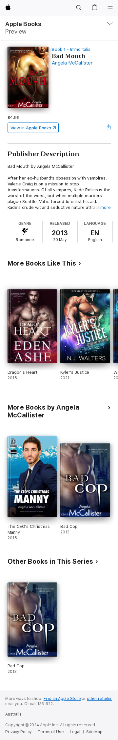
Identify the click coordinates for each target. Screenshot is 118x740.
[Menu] (110, 8)
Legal (75, 732)
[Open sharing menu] (108, 128)
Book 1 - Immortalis (71, 49)
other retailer (99, 698)
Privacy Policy (18, 732)
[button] (79, 8)
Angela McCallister (72, 63)
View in (30, 127)
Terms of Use (51, 732)
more (105, 207)
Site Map (94, 732)
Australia (13, 714)
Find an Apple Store (62, 698)
